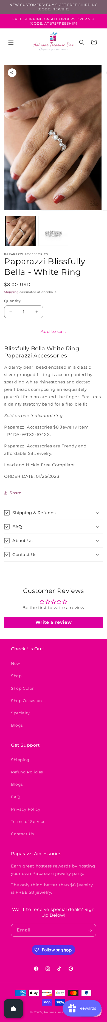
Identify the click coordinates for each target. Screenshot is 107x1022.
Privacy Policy (25, 809)
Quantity (12, 301)
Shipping (11, 292)
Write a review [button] (53, 622)
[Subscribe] (90, 930)
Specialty (20, 713)
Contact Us (22, 833)
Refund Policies (27, 772)
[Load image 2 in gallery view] (53, 231)
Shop (16, 675)
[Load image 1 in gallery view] (20, 231)
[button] (11, 42)
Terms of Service (28, 821)
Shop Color (22, 688)
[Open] (13, 1008)
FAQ (15, 796)
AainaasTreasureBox (60, 1012)
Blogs (17, 725)
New (15, 663)
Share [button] (15, 492)
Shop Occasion (26, 700)
